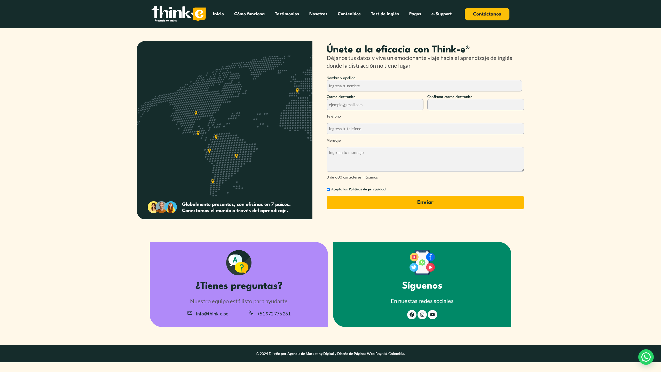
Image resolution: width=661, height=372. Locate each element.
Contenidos (349, 14)
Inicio (218, 14)
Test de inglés (385, 14)
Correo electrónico (341, 97)
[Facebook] (411, 314)
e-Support (441, 14)
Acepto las (358, 189)
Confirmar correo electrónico (450, 97)
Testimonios (287, 14)
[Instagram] (422, 314)
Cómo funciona (249, 14)
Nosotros (318, 14)
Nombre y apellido (341, 78)
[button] (646, 357)
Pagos (415, 14)
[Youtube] (432, 314)
